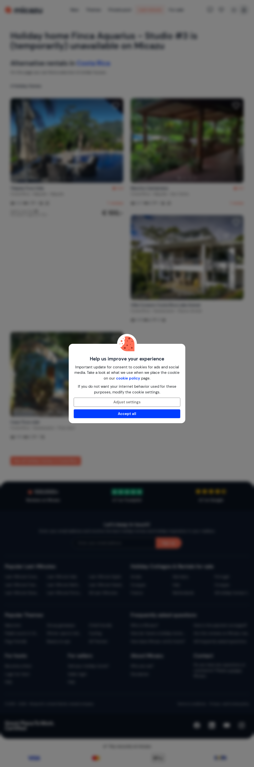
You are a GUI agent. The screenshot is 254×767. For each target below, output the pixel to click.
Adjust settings (127, 402)
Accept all (127, 413)
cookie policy (128, 378)
